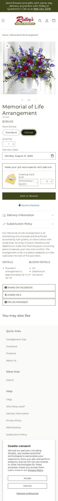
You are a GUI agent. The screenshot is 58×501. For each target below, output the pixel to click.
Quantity (7, 139)
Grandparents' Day (16, 339)
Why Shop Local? (15, 406)
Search (10, 380)
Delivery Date (10, 149)
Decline (27, 485)
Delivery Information (17, 413)
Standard (11, 132)
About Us (11, 360)
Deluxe (29, 132)
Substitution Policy (16, 434)
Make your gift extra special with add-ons (28, 167)
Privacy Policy (35, 470)
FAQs (9, 399)
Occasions (11, 346)
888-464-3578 (42, 8)
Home (5, 35)
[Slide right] (35, 100)
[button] (40, 20)
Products (11, 353)
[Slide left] (22, 100)
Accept (27, 478)
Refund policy (13, 427)
